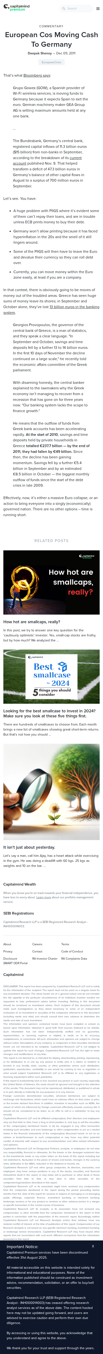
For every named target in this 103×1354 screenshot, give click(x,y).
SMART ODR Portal (15, 963)
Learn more (43, 897)
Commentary (51, 26)
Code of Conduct (72, 951)
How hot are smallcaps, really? (31, 621)
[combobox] (76, 8)
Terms (65, 944)
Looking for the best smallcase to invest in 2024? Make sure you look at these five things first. (49, 714)
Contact (37, 951)
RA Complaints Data (74, 958)
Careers (37, 944)
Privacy (7, 951)
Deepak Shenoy (40, 53)
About (7, 944)
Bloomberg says (36, 75)
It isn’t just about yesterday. (29, 847)
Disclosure (10, 958)
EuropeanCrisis (51, 62)
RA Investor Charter (44, 958)
